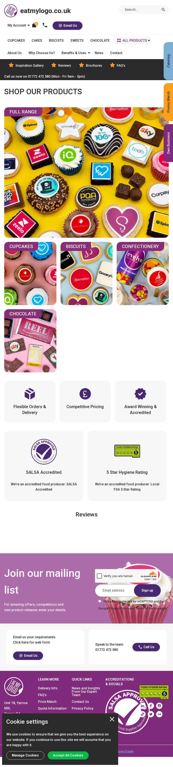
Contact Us (80, 702)
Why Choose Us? (41, 53)
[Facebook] (151, 706)
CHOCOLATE (100, 40)
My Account (17, 25)
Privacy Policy (82, 708)
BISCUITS (56, 40)
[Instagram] (159, 706)
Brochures (93, 66)
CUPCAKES (16, 40)
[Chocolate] (30, 340)
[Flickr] (159, 714)
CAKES (37, 40)
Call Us (148, 647)
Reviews (64, 66)
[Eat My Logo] (13, 686)
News (99, 53)
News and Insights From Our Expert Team (86, 691)
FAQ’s (120, 66)
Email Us (70, 26)
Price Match (47, 702)
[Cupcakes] (30, 273)
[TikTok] (142, 714)
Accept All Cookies (68, 755)
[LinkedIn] (142, 706)
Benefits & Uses (74, 53)
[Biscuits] (87, 273)
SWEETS (77, 40)
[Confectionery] (143, 273)
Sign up (147, 590)
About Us (15, 53)
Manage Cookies (25, 755)
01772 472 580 (44, 76)
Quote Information (52, 708)
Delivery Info (48, 688)
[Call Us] (45, 26)
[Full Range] (86, 172)
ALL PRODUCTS (135, 40)
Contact (116, 53)
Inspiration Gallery (29, 66)
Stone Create (125, 751)
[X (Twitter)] (151, 714)
